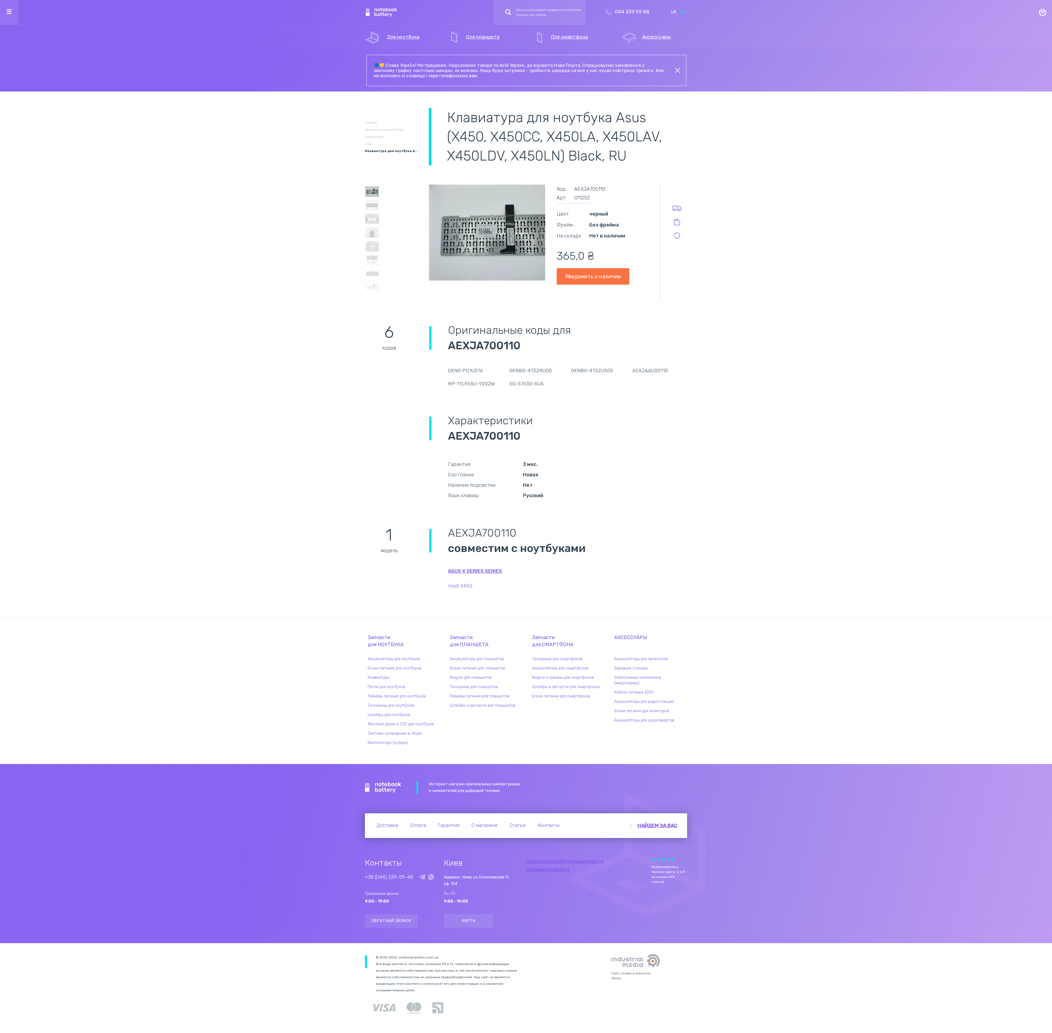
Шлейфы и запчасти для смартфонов (566, 687)
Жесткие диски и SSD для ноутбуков (401, 724)
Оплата (418, 825)
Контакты (548, 825)
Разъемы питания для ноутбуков (396, 696)
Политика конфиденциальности (565, 861)
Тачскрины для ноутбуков (391, 705)
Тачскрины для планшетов (474, 687)
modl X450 (460, 586)
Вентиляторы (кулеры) (388, 742)
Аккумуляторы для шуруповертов (644, 720)
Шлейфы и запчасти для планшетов (482, 705)
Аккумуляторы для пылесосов (641, 659)
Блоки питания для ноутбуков (394, 668)
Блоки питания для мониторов (641, 711)
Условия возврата (548, 869)
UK (673, 12)
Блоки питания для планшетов (477, 668)
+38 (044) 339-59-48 (389, 877)
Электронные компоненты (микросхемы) (637, 680)
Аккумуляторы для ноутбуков (394, 659)
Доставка (387, 825)
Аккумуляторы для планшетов (477, 659)
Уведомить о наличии (593, 276)
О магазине (484, 825)
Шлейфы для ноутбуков (389, 714)
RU (683, 12)
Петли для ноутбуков (386, 687)
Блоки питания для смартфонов (561, 696)
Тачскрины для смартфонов (557, 659)
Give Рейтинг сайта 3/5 (663, 859)
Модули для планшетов (470, 677)
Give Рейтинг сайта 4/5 (667, 859)
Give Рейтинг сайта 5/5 (672, 859)
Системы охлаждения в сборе (395, 733)
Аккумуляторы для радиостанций (644, 701)
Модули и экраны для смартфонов (563, 677)
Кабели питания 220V (634, 692)
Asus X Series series (475, 571)
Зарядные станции (631, 668)
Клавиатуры (378, 677)
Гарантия (448, 825)
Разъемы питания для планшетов (479, 696)
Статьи (517, 825)
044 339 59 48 (632, 12)
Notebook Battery (383, 787)
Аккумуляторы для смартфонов (560, 668)
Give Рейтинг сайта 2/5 (658, 859)
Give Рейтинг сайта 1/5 (653, 859)
